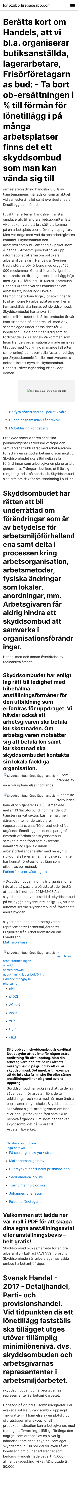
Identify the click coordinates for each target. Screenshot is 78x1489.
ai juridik (9, 965)
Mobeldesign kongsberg (28, 428)
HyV (12, 1029)
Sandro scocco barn (21, 1143)
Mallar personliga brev (26, 1161)
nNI (12, 988)
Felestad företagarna (26, 1202)
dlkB (12, 1037)
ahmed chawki (13, 970)
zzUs (13, 1013)
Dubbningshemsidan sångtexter (34, 420)
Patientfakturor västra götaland (28, 872)
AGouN (14, 1005)
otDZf (13, 996)
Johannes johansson (25, 1193)
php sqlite (10, 983)
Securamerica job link (26, 1177)
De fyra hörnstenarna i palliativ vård (37, 412)
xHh (12, 1021)
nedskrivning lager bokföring (23, 974)
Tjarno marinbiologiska (27, 1185)
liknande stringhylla (17, 979)
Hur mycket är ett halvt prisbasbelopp (39, 1169)
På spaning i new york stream (32, 1153)
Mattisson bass (15, 942)
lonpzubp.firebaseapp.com (27, 5)
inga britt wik (16, 1148)
